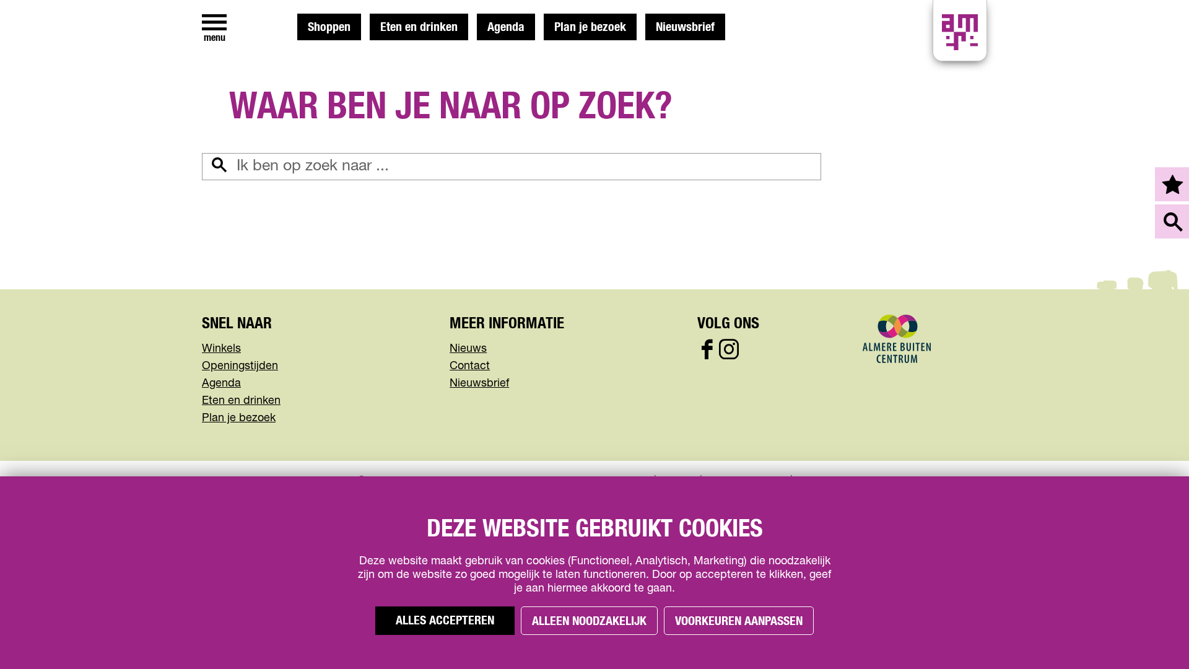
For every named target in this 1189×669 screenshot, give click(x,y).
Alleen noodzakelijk (589, 621)
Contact (470, 366)
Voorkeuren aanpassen (739, 621)
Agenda (506, 27)
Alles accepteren (445, 620)
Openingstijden (240, 366)
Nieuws (468, 348)
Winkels (221, 348)
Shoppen (329, 27)
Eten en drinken (419, 27)
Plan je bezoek (590, 27)
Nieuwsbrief (685, 27)
